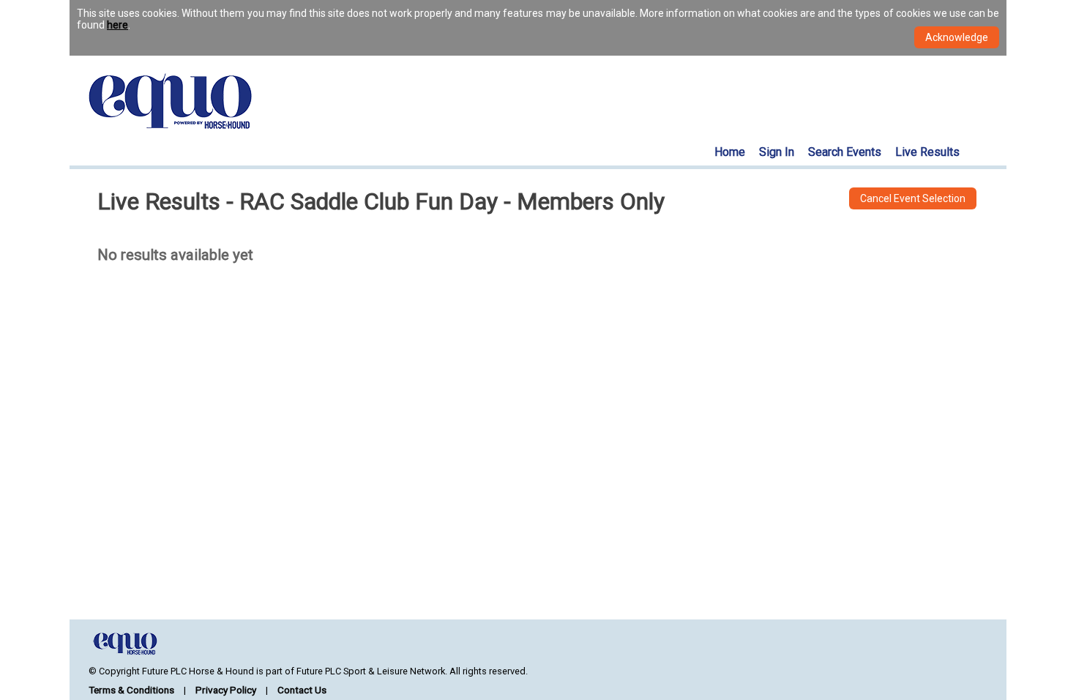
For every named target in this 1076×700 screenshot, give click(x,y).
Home (729, 152)
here (117, 25)
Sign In (776, 152)
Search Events (844, 152)
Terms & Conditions (131, 690)
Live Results (927, 152)
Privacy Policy (225, 690)
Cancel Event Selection (912, 198)
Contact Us (301, 690)
